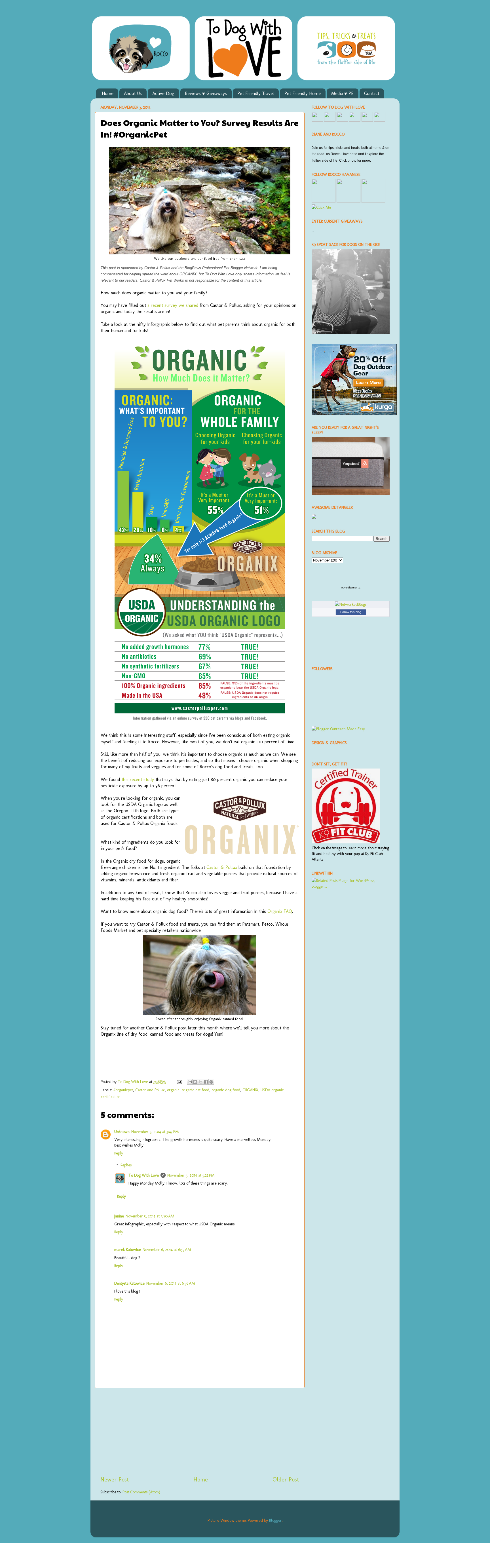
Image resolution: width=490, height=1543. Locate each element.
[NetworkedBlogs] (350, 604)
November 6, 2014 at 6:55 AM (167, 1249)
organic (173, 1089)
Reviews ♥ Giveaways (206, 93)
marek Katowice (127, 1249)
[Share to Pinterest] (211, 1082)
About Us (133, 93)
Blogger (275, 1520)
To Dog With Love (143, 1175)
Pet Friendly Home (302, 93)
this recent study (137, 779)
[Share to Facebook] (206, 1082)
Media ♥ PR (342, 93)
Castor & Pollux (221, 867)
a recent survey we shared (172, 305)
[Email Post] (179, 1081)
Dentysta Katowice (129, 1283)
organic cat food (195, 1089)
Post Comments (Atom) (141, 1492)
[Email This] (190, 1082)
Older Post (286, 1479)
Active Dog (163, 93)
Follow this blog (350, 612)
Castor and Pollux (150, 1089)
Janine (119, 1216)
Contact (371, 93)
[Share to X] (200, 1082)
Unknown (122, 1131)
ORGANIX (250, 1089)
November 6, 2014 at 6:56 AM (170, 1283)
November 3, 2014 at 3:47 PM (155, 1131)
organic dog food (226, 1089)
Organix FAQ (279, 911)
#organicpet (123, 1089)
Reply (118, 1153)
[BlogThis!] (195, 1082)
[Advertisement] (199, 1431)
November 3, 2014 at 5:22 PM (190, 1175)
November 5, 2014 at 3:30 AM (150, 1216)
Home (107, 93)
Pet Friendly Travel (255, 93)
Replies (126, 1165)
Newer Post (114, 1479)
